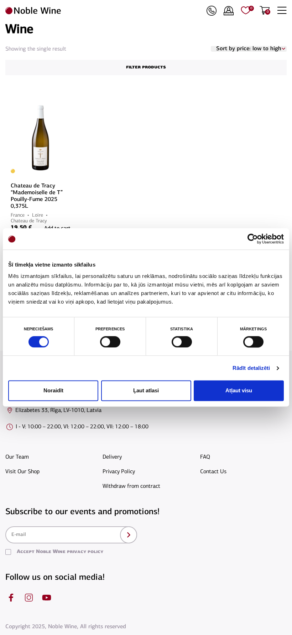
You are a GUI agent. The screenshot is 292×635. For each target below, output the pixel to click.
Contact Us (213, 472)
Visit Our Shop (22, 472)
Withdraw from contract (131, 486)
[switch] (109, 341)
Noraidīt (53, 391)
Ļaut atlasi (146, 391)
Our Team (17, 457)
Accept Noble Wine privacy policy (60, 551)
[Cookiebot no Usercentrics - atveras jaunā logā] (252, 238)
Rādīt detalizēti (251, 368)
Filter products (146, 67)
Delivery (112, 457)
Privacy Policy (119, 472)
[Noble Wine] (104, 10)
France (18, 215)
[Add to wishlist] (69, 104)
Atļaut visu (238, 391)
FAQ (205, 457)
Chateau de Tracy (29, 221)
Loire (37, 215)
